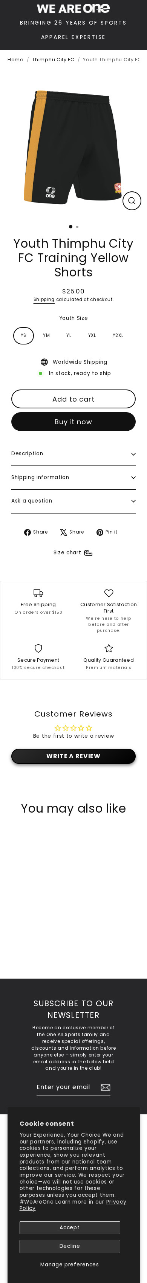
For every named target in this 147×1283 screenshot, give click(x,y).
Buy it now (73, 422)
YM (46, 335)
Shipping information (40, 477)
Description (27, 453)
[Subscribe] (104, 1087)
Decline (70, 1246)
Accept (70, 1227)
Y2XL (118, 335)
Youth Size (73, 318)
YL (68, 335)
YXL (92, 335)
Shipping (44, 299)
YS (23, 335)
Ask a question (31, 500)
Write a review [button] (73, 756)
